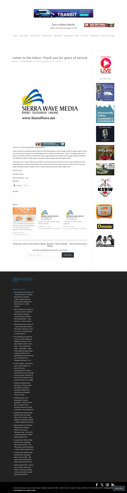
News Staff (18, 61)
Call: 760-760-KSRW (107, 36)
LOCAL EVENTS (47, 36)
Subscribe (68, 255)
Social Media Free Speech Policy (25, 490)
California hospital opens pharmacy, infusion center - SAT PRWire (23, 385)
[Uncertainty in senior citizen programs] (75, 214)
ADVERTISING (94, 36)
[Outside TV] (105, 228)
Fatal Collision (20, 334)
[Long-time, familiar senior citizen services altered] (49, 214)
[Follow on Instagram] (25, 24)
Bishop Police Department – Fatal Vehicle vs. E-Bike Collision (23, 304)
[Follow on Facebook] (21, 24)
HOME (15, 36)
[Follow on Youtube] (33, 24)
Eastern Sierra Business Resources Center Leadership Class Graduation (23, 407)
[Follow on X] (29, 24)
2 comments (58, 61)
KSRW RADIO (68, 36)
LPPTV (77, 36)
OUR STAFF (84, 36)
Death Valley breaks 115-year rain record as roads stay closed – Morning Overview (23, 467)
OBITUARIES (58, 36)
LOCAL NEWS (23, 36)
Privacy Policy (109, 488)
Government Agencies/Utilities (43, 61)
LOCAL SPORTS (35, 36)
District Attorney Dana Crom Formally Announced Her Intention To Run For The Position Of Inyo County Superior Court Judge (24, 375)
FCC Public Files (105, 79)
